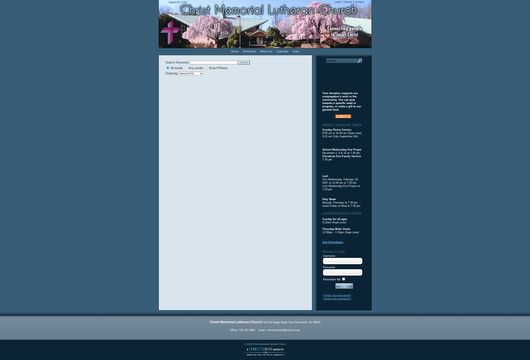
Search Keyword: (177, 62)
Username (329, 255)
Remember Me (332, 279)
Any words (196, 68)
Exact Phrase (218, 68)
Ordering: (172, 73)
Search (244, 62)
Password (329, 267)
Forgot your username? (337, 298)
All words (176, 68)
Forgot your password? (337, 295)
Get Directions (332, 242)
